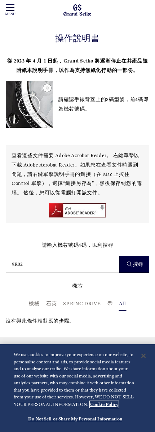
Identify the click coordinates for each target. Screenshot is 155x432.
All (122, 304)
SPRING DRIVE (82, 304)
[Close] (143, 356)
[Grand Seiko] (77, 9)
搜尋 (138, 264)
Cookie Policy (104, 404)
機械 (34, 304)
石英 (51, 304)
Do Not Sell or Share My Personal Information (75, 419)
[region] (77, 388)
